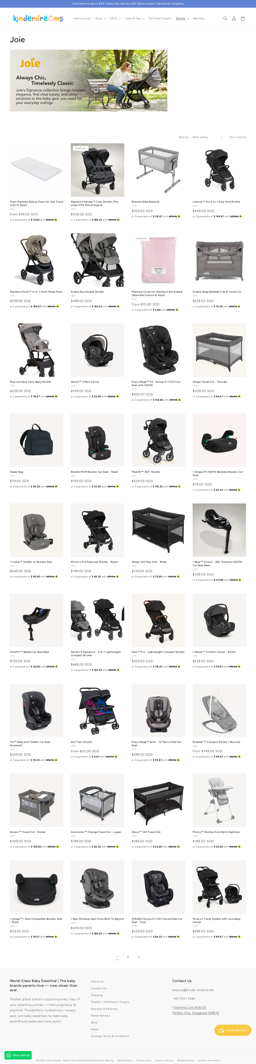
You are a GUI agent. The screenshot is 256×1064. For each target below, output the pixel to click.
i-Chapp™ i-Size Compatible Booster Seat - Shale (36, 920)
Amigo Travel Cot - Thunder (210, 381)
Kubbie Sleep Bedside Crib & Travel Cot (217, 291)
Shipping (97, 995)
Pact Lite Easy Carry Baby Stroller (30, 381)
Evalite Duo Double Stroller (87, 291)
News (95, 1029)
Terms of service (164, 1060)
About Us (97, 981)
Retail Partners (100, 1015)
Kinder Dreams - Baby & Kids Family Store (68, 1060)
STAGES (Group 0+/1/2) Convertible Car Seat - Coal (157, 920)
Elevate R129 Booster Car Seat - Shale (94, 471)
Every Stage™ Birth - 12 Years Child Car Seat (156, 743)
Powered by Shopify (102, 1060)
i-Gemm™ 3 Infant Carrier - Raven (214, 651)
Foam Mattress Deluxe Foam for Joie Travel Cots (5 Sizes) (36, 203)
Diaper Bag (16, 471)
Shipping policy (185, 1060)
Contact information (209, 1060)
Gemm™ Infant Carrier (85, 381)
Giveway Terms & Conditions (110, 1036)
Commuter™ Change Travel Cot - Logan (96, 831)
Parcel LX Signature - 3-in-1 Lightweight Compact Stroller (96, 653)
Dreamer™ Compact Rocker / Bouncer (216, 741)
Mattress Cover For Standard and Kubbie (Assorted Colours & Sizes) (157, 293)
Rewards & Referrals (104, 1009)
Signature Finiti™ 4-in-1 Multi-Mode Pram (36, 291)
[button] (100, 18)
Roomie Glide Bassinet (145, 201)
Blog (94, 1022)
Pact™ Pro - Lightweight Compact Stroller (158, 651)
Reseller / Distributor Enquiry (110, 1002)
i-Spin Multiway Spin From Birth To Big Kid (97, 918)
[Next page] (138, 957)
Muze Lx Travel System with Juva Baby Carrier (217, 920)
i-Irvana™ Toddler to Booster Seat (31, 561)
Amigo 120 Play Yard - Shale (149, 561)
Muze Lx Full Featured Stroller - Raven (94, 561)
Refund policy (125, 1060)
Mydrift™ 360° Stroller (146, 471)
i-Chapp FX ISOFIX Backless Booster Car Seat (218, 473)
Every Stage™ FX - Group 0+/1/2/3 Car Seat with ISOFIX (156, 383)
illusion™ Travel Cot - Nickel (27, 831)
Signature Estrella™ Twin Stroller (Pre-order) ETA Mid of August (95, 203)
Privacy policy (144, 1060)
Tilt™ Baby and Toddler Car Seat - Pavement (31, 743)
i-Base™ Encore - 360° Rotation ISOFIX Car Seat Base (217, 563)
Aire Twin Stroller (81, 741)
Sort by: (184, 137)
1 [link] (117, 957)
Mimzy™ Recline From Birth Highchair (216, 831)
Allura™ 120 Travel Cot (146, 831)
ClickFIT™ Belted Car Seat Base (29, 651)
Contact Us (98, 988)
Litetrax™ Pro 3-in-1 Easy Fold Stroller (216, 201)
